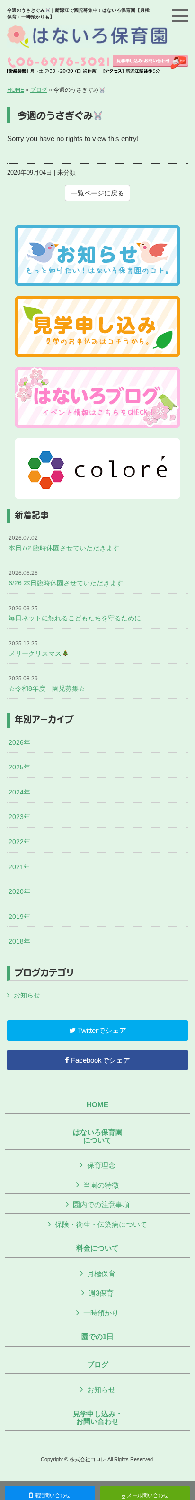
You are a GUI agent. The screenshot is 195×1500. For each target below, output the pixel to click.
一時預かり (101, 1313)
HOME (15, 90)
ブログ (38, 90)
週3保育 (101, 1293)
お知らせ (27, 995)
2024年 (19, 792)
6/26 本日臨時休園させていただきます (66, 578)
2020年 (19, 891)
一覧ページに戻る (97, 193)
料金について (97, 1248)
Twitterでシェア (101, 1030)
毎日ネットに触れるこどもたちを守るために (75, 613)
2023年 (19, 817)
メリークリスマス (35, 648)
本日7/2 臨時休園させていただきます (64, 543)
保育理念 (101, 1165)
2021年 (19, 867)
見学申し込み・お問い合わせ (98, 1418)
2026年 (19, 742)
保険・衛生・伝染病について (101, 1224)
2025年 (19, 767)
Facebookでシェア (99, 1060)
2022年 (19, 842)
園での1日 (97, 1337)
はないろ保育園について (98, 1136)
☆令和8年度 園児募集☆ (47, 683)
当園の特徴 (101, 1185)
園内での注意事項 (101, 1204)
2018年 (19, 941)
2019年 (19, 916)
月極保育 (101, 1274)
